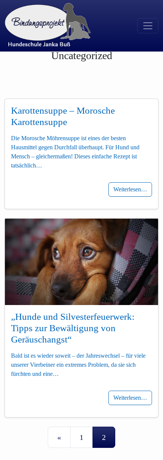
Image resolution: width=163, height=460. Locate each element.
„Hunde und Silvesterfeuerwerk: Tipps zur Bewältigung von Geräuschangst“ (73, 327)
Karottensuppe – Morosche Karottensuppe (63, 116)
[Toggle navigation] (147, 25)
